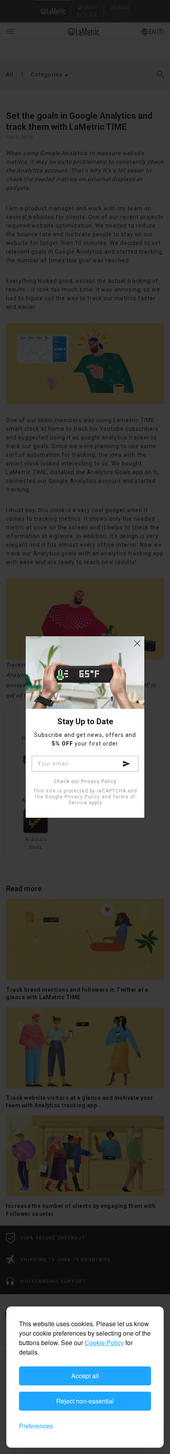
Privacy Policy (82, 797)
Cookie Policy (104, 1342)
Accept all (85, 1375)
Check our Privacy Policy (85, 781)
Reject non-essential (85, 1400)
